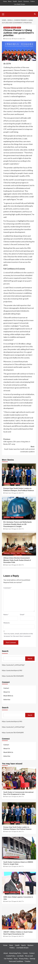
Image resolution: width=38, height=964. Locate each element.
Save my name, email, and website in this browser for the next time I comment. (18, 635)
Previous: (16, 441)
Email (22, 614)
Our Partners (8, 958)
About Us (6, 692)
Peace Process (19, 517)
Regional (13, 27)
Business (26, 1)
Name (6, 614)
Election (13, 553)
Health (15, 1)
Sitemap (32, 958)
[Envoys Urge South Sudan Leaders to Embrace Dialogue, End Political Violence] (19, 474)
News (10, 1)
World (18, 27)
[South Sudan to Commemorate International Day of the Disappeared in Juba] (19, 778)
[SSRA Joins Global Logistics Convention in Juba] (19, 883)
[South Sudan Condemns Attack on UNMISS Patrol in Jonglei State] (19, 848)
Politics (32, 1)
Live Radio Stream (19, 4)
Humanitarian (7, 787)
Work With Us (8, 696)
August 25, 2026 (17, 529)
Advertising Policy (15, 953)
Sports (20, 1)
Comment (7, 588)
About (6, 953)
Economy (12, 892)
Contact (6, 688)
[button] (4, 14)
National (12, 857)
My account (29, 956)
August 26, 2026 (17, 493)
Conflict (6, 857)
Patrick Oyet (8, 38)
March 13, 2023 (18, 38)
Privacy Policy (23, 958)
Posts (16, 958)
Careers (25, 953)
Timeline (27, 961)
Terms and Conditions (16, 961)
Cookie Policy (10, 956)
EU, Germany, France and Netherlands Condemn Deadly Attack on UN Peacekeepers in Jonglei (17, 524)
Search (5, 651)
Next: (19, 449)
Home (5, 1)
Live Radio (20, 956)
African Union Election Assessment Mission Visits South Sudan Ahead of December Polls (17, 560)
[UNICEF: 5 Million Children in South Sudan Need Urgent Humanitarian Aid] (19, 918)
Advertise (6, 699)
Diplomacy (6, 27)
